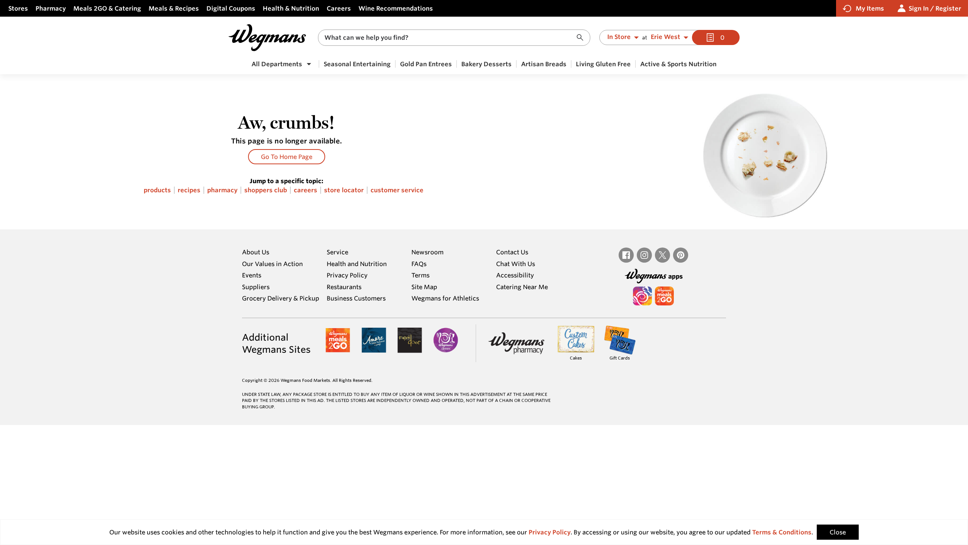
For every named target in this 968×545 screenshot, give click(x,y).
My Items (870, 8)
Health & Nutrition (291, 8)
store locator (344, 190)
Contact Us (512, 252)
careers (305, 190)
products (157, 190)
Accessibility (515, 275)
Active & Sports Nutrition (678, 64)
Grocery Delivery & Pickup (280, 298)
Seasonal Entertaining (357, 64)
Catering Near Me (522, 287)
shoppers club (265, 190)
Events (251, 275)
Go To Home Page (286, 156)
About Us (255, 252)
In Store (619, 37)
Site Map (424, 287)
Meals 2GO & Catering (107, 8)
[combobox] (454, 38)
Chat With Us (515, 264)
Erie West (665, 37)
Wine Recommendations (395, 8)
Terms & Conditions (781, 532)
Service (337, 252)
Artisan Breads (543, 64)
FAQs (419, 264)
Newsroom (427, 252)
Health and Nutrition (357, 264)
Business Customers (356, 298)
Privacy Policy (347, 275)
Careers (339, 8)
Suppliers (256, 287)
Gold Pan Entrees (426, 64)
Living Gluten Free (603, 64)
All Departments (276, 64)
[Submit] (582, 37)
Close (838, 532)
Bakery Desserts (486, 64)
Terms (420, 275)
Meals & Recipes (174, 8)
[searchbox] (449, 37)
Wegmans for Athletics (445, 298)
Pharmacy (51, 8)
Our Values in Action (272, 264)
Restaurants (344, 287)
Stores (18, 8)
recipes (189, 190)
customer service (397, 190)
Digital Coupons (230, 8)
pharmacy (222, 190)
